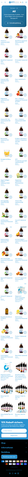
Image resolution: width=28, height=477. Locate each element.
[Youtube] (15, 473)
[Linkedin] (18, 473)
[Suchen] (5, 2)
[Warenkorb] (26, 2)
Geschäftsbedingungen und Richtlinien (14, 470)
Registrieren (14, 435)
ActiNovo (16, 467)
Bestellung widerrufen (9, 457)
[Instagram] (13, 473)
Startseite (12, 8)
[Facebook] (10, 473)
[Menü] (2, 2)
